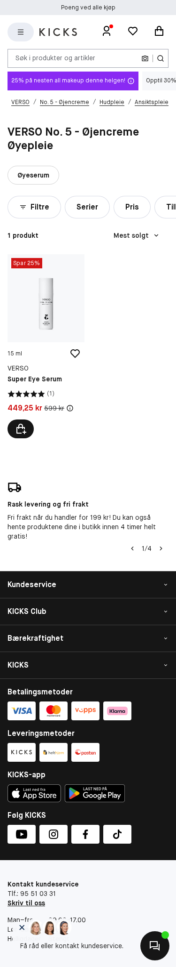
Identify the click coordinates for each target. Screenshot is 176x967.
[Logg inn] (106, 32)
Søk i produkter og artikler (55, 58)
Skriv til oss (26, 903)
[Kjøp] (21, 428)
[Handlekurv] (159, 32)
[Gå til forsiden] (58, 32)
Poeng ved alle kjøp (88, 7)
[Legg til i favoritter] (75, 353)
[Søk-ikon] (160, 58)
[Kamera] (145, 58)
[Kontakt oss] (154, 945)
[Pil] (160, 548)
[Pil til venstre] (132, 548)
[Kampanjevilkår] (70, 408)
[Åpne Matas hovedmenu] (21, 32)
